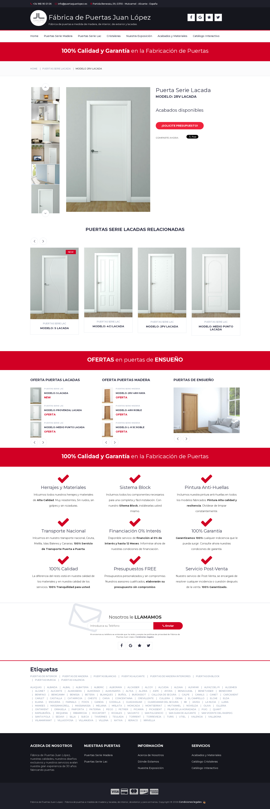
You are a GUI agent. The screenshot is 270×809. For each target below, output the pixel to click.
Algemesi (231, 687)
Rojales (116, 713)
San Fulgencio (153, 713)
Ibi (185, 702)
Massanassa (83, 705)
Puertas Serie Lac (89, 36)
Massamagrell (60, 705)
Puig (204, 709)
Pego (109, 709)
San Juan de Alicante (182, 713)
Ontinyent (42, 709)
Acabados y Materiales (172, 36)
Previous (45, 87)
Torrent (135, 716)
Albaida (51, 687)
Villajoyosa (65, 720)
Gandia (99, 702)
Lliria (224, 702)
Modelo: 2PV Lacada (162, 326)
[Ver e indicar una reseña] (209, 17)
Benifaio (40, 694)
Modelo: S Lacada (54, 328)
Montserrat (153, 705)
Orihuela (60, 709)
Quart (217, 709)
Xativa (118, 720)
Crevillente (145, 698)
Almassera (74, 691)
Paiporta (77, 709)
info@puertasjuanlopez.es (72, 3)
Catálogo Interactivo (206, 36)
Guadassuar (133, 702)
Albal (66, 687)
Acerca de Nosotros (151, 755)
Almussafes (112, 691)
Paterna (95, 709)
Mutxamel (174, 705)
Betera (89, 694)
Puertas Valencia (72, 680)
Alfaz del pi (212, 687)
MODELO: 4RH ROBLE (129, 410)
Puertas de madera (75, 676)
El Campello (196, 698)
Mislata (116, 705)
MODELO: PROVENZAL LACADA (63, 410)
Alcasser (133, 687)
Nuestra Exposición (139, 36)
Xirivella (149, 720)
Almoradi (93, 691)
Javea (196, 702)
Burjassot (139, 694)
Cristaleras (114, 36)
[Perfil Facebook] (191, 17)
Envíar (169, 625)
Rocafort (99, 713)
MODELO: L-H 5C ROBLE (130, 427)
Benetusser (205, 691)
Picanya (138, 709)
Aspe (155, 691)
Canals (199, 694)
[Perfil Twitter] (218, 17)
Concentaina (123, 698)
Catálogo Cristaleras (205, 761)
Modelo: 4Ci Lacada (108, 326)
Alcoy (148, 687)
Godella (114, 702)
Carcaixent (230, 694)
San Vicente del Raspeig (217, 713)
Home (34, 36)
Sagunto (133, 713)
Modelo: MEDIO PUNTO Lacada (216, 328)
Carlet (39, 698)
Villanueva (85, 720)
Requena (62, 713)
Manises (40, 705)
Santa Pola (42, 716)
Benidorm (225, 691)
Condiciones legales (145, 637)
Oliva (207, 705)
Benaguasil (185, 691)
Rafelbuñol (43, 713)
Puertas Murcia (45, 680)
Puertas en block (207, 676)
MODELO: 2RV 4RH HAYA (130, 393)
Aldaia (178, 687)
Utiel (182, 716)
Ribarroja (80, 713)
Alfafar (193, 687)
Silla (72, 716)
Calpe (185, 694)
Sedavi (59, 716)
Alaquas (36, 687)
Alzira (142, 691)
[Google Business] (200, 17)
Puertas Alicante (133, 676)
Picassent (155, 709)
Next (45, 213)
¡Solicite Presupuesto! (180, 125)
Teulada (118, 716)
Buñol (122, 694)
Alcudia (163, 687)
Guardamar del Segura (163, 702)
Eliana (39, 702)
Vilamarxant (43, 720)
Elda (225, 698)
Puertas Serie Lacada (56, 68)
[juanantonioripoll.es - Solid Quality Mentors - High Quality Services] (203, 802)
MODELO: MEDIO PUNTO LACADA (64, 427)
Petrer (123, 709)
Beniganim (57, 694)
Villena (103, 720)
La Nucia (210, 702)
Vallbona (214, 716)
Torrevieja (153, 716)
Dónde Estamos (148, 761)
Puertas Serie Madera (58, 36)
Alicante (56, 691)
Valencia (197, 716)
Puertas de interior (43, 676)
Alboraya (115, 687)
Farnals (70, 702)
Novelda (192, 705)
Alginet (40, 691)
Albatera (82, 687)
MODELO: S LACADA (56, 393)
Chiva (106, 698)
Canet (213, 694)
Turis (170, 716)
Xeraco (132, 720)
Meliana (101, 705)
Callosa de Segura (163, 694)
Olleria (221, 705)
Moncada (133, 705)
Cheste (92, 698)
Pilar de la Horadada (181, 709)
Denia (179, 698)
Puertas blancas (104, 676)
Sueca (85, 716)
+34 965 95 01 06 (42, 3)
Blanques (106, 694)
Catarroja (74, 698)
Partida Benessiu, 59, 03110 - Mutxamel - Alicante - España (125, 3)
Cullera (164, 698)
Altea (129, 691)
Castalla (55, 698)
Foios (85, 702)
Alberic (98, 687)
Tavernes (100, 716)
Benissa (74, 694)
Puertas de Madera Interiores (170, 676)
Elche (213, 698)
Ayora (168, 691)
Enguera (54, 702)
